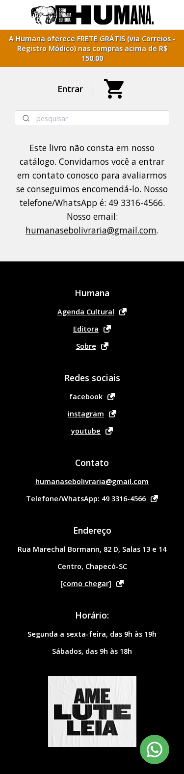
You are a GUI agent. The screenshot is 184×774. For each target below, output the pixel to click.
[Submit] (25, 118)
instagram (86, 413)
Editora (86, 329)
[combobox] (92, 118)
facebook (86, 396)
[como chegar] (85, 583)
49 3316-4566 (124, 498)
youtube (86, 431)
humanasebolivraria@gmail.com (91, 230)
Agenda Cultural (85, 311)
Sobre (86, 346)
